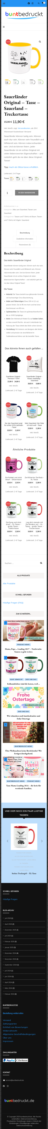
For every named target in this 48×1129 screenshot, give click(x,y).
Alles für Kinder (19, 860)
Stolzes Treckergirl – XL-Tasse (24, 873)
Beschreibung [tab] (25, 233)
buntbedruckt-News (23, 746)
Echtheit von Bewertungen (15, 1027)
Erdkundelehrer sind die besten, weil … (23, 684)
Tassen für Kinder (23, 853)
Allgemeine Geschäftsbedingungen (19, 1034)
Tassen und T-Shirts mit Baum (25, 217)
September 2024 (11, 965)
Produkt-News (23, 644)
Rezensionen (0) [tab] (25, 245)
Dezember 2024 (10, 953)
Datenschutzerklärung (29, 1119)
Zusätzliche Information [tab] (24, 239)
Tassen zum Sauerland (23, 867)
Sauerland (25, 220)
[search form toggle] (39, 3)
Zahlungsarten (10, 1023)
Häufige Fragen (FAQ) (13, 602)
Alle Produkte (9, 583)
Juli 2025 (8, 936)
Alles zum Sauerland (20, 210)
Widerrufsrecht (10, 1030)
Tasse (6, 178)
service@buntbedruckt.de (15, 1080)
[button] (40, 42)
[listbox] (24, 850)
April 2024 (8, 982)
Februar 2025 (9, 942)
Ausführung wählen (13, 368)
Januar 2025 (9, 947)
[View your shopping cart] (43, 3)
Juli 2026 (8, 918)
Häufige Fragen (10, 899)
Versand (7, 1020)
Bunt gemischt (16, 679)
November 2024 (10, 959)
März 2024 (8, 988)
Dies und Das (31, 679)
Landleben (31, 860)
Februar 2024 (9, 994)
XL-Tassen (24, 863)
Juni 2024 (8, 977)
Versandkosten (24, 128)
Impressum (8, 1041)
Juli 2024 (8, 971)
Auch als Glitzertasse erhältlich (23, 167)
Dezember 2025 (10, 930)
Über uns (7, 1037)
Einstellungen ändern (24, 1121)
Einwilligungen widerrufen (29, 1123)
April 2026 (8, 924)
